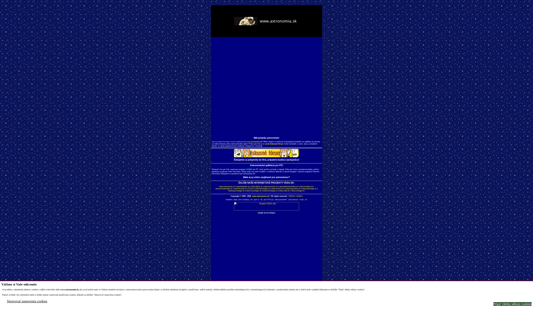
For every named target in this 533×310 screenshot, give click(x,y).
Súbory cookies (295, 196)
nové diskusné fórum (274, 144)
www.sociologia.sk (270, 191)
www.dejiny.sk (256, 187)
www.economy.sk (271, 187)
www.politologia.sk (309, 189)
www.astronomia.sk (227, 187)
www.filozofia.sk (240, 189)
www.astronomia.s (254, 142)
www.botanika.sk (243, 187)
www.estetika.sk (306, 187)
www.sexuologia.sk (253, 191)
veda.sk (303, 200)
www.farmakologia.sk (223, 189)
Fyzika (251, 189)
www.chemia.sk (278, 189)
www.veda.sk (284, 191)
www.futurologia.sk (262, 189)
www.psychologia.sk (236, 191)
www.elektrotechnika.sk (288, 187)
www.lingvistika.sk (293, 189)
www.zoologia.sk (298, 191)
